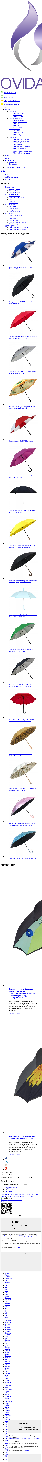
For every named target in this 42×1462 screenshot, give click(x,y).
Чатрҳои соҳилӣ (18, 132)
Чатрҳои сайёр (18, 1194)
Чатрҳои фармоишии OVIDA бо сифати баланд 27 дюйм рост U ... (22, 511)
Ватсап (3, 1201)
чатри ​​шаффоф (17, 127)
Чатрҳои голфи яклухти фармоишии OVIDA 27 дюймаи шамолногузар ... (21, 650)
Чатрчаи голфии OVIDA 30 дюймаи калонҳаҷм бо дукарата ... (21, 442)
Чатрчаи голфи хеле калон (21, 146)
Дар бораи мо (9, 160)
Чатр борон (8, 1196)
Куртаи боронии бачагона (21, 153)
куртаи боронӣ (13, 150)
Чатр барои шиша (18, 120)
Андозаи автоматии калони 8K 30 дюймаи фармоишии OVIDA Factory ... (23, 337)
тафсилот (17, 1013)
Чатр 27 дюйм (17, 143)
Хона (6, 108)
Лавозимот (16, 130)
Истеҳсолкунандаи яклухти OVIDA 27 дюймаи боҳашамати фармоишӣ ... (21, 685)
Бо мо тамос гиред (11, 166)
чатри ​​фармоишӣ (6, 1194)
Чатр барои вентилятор (20, 122)
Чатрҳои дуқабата (18, 113)
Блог (6, 157)
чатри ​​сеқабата (17, 115)
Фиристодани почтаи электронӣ (11, 1200)
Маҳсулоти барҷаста (11, 1188)
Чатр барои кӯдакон (19, 148)
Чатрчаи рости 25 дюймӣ (21, 141)
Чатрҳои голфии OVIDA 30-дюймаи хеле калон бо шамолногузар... (22, 372)
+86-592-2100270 (9, 97)
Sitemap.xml (8, 1191)
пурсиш (11, 1013)
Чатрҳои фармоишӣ (15, 118)
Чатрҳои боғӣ (17, 134)
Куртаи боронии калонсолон (22, 152)
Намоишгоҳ (13, 164)
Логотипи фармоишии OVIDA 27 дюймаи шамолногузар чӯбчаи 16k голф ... (23, 581)
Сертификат (13, 162)
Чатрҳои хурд (13, 111)
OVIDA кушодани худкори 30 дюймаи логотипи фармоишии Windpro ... (21, 720)
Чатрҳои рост (13, 137)
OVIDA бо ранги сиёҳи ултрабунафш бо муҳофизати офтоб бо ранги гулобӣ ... (22, 824)
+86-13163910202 (10, 93)
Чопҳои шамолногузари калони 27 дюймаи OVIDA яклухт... (20, 476)
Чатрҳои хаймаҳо (18, 136)
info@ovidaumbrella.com (12, 101)
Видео (7, 159)
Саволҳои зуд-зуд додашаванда (15, 167)
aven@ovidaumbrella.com (12, 104)
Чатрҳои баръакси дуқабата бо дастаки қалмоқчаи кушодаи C (22, 1137)
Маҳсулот (8, 109)
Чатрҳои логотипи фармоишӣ (23, 1196)
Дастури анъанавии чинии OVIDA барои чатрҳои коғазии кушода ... (22, 789)
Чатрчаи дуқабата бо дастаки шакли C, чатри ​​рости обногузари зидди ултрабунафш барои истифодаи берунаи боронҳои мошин (22, 993)
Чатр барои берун (14, 129)
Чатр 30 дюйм (17, 144)
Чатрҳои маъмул (28, 1194)
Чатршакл (16, 123)
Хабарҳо (7, 155)
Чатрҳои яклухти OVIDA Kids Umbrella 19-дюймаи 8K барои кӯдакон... (23, 615)
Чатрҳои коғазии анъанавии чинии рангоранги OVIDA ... (20, 754)
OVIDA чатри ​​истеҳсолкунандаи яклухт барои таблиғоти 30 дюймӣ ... (22, 407)
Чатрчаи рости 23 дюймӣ (21, 139)
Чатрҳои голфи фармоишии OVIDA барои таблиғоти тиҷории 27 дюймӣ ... (23, 546)
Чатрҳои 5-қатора (18, 116)
